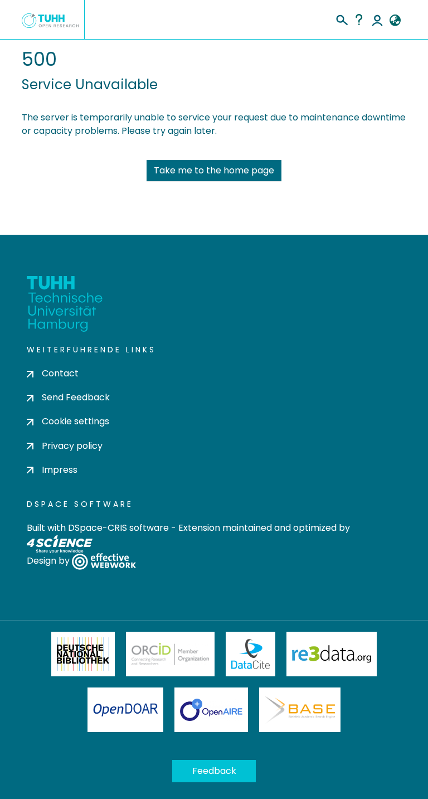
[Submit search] (341, 18)
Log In (377, 19)
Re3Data (331, 654)
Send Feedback (76, 397)
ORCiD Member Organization (171, 654)
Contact (60, 373)
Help (359, 19)
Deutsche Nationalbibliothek (83, 654)
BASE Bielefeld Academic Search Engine (300, 710)
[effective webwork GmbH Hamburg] (104, 560)
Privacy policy (72, 445)
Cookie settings (75, 421)
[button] (395, 20)
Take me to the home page (214, 170)
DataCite (250, 654)
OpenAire (211, 710)
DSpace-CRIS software (118, 527)
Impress (59, 469)
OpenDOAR (125, 710)
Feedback (214, 770)
